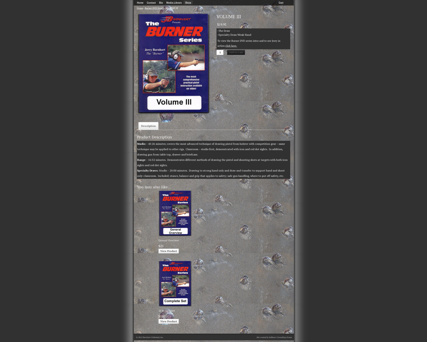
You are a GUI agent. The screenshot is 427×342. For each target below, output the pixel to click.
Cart (281, 2)
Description (148, 126)
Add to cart (236, 52)
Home (140, 2)
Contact (151, 2)
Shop (188, 2)
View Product (168, 251)
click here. (231, 45)
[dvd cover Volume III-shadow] (173, 64)
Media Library (174, 2)
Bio (161, 2)
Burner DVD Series (154, 8)
